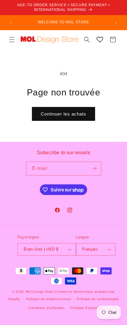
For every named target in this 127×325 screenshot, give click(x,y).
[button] (11, 39)
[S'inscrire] (94, 169)
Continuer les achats (63, 113)
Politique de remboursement (48, 299)
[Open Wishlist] (99, 39)
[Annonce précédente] (10, 22)
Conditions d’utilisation (46, 308)
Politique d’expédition (87, 308)
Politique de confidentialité (98, 299)
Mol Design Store (39, 291)
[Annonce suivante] (116, 22)
